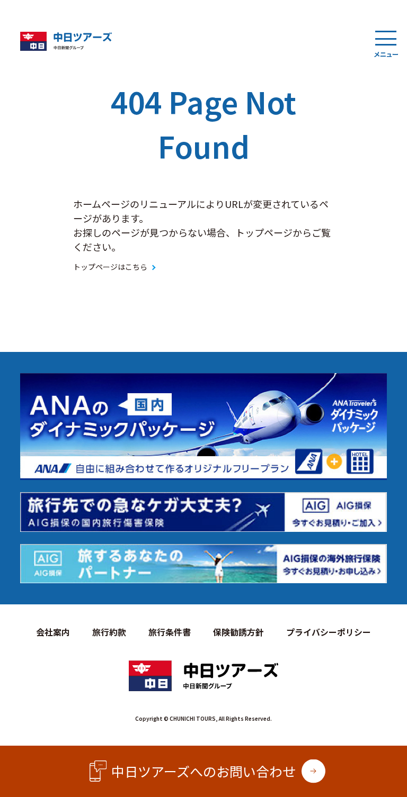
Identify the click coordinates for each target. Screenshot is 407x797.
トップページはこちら (110, 266)
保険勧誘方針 (238, 632)
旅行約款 (109, 632)
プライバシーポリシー (328, 632)
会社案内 (53, 632)
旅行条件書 (169, 632)
